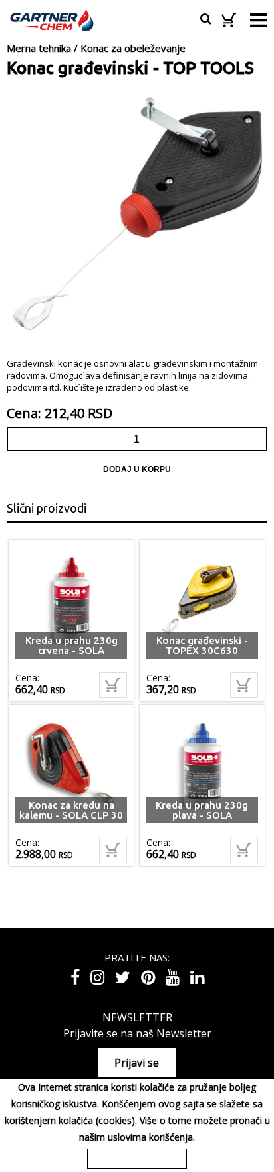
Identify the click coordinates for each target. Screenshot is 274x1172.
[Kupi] (113, 685)
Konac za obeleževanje (133, 48)
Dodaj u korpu (137, 469)
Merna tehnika (39, 48)
